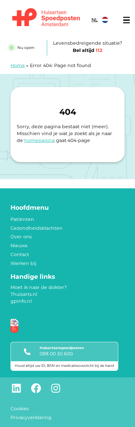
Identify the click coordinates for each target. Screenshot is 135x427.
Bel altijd (87, 50)
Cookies (19, 409)
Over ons (21, 237)
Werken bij (23, 263)
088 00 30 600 (56, 354)
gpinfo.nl (21, 301)
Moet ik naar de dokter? (38, 287)
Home (17, 65)
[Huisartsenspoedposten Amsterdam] (46, 18)
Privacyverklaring (30, 417)
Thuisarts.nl (23, 294)
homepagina (39, 140)
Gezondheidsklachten (36, 228)
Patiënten (22, 219)
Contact (19, 254)
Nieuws (19, 246)
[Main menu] (126, 20)
